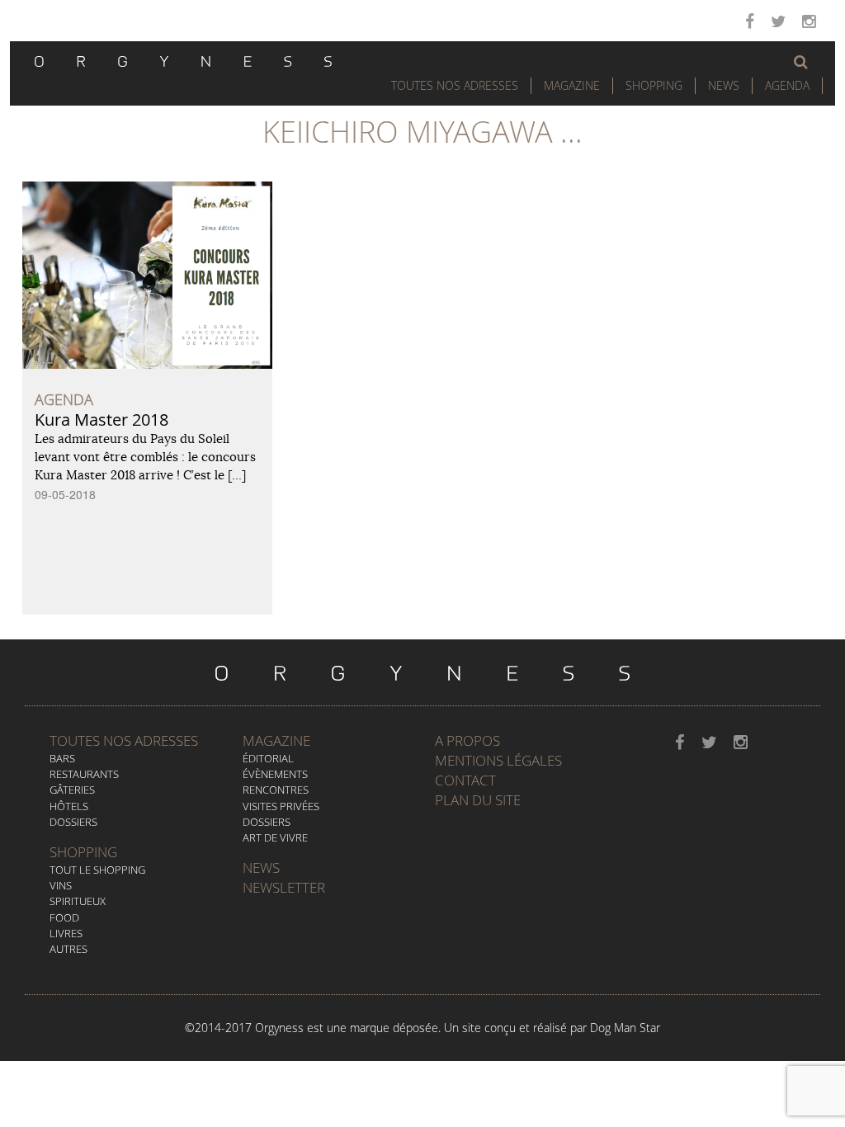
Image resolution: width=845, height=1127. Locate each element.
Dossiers (73, 821)
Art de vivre (275, 837)
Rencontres (276, 789)
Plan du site (478, 799)
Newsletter (284, 887)
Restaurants (84, 773)
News (723, 85)
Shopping (653, 85)
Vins (61, 885)
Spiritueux (78, 901)
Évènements (275, 773)
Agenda (787, 85)
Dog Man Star (625, 1027)
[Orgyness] (183, 59)
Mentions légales (498, 760)
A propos (467, 740)
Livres (66, 933)
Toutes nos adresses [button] (454, 85)
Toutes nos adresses (124, 740)
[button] (801, 61)
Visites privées (281, 806)
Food (64, 917)
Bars (62, 758)
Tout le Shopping (97, 869)
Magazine (572, 85)
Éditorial (268, 758)
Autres (68, 948)
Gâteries (72, 789)
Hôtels (69, 806)
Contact (465, 780)
